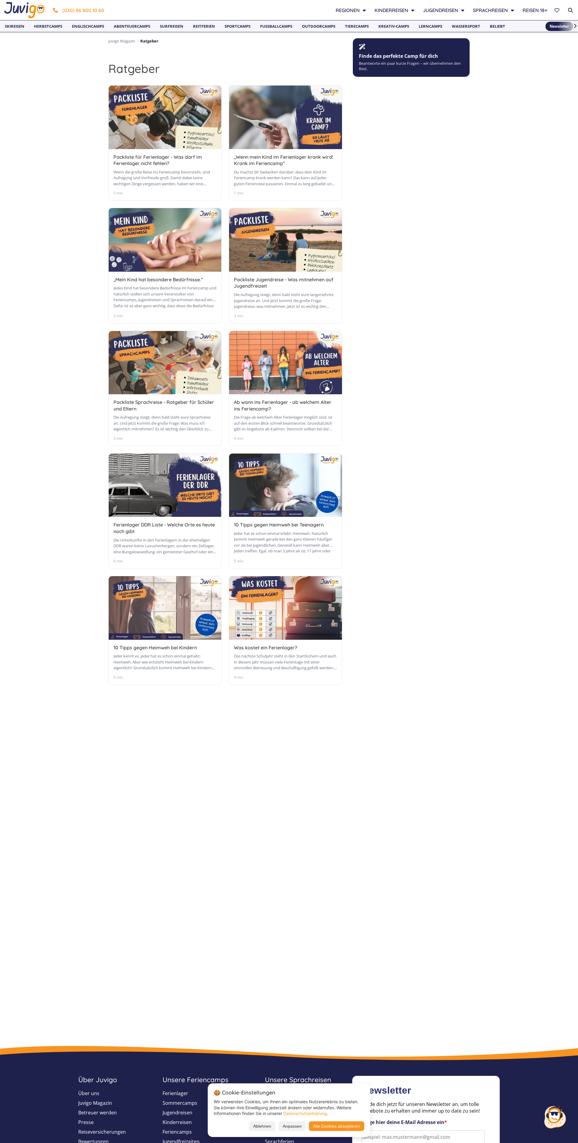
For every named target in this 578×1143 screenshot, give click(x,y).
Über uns (88, 1093)
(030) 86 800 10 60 (83, 10)
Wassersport (466, 26)
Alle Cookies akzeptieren (336, 1126)
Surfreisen (171, 26)
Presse (86, 1122)
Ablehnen (262, 1126)
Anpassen (292, 1126)
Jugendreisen (177, 1112)
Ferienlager (175, 1093)
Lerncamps (430, 26)
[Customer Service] (554, 1116)
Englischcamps (88, 26)
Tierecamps (357, 26)
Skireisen (14, 26)
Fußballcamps (276, 26)
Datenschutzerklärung (305, 1113)
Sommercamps (180, 1103)
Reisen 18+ (535, 10)
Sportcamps (237, 26)
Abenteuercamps (132, 26)
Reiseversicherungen (102, 1132)
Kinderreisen (177, 1122)
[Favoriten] (557, 10)
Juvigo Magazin (121, 41)
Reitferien (204, 26)
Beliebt (497, 26)
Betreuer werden (97, 1112)
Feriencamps (177, 1132)
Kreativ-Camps (393, 26)
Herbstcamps (48, 26)
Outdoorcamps (318, 26)
